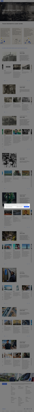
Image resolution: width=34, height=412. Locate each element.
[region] (17, 206)
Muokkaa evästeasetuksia (9, 206)
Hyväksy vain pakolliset (19, 206)
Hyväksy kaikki (26, 206)
